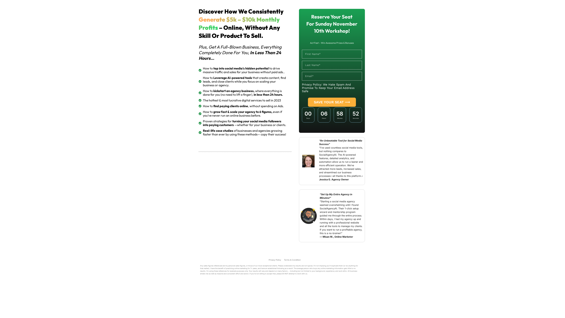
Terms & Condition (292, 260)
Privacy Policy (275, 260)
